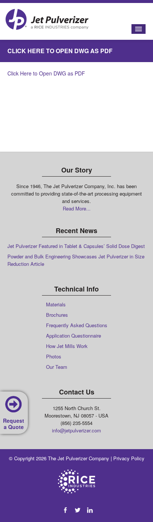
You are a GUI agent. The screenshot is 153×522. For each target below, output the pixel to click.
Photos (53, 356)
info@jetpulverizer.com (76, 430)
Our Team (56, 366)
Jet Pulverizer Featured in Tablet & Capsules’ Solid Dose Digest (76, 245)
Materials (56, 304)
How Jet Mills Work (67, 345)
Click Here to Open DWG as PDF (46, 73)
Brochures (57, 314)
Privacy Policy (128, 458)
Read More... (77, 208)
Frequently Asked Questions (76, 325)
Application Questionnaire (73, 335)
